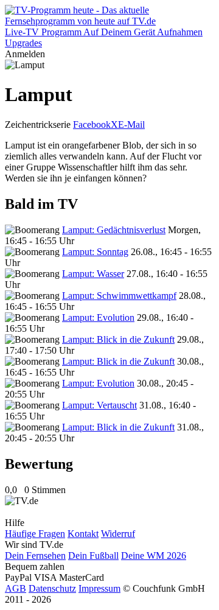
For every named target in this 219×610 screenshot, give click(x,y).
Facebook (92, 124)
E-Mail (131, 124)
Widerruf (118, 533)
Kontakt (83, 533)
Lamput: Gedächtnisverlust (113, 230)
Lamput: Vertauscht (99, 405)
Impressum (99, 588)
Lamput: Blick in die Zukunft (118, 339)
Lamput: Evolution (98, 317)
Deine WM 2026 (153, 555)
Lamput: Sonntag (95, 252)
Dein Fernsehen (35, 555)
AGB (15, 588)
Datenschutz (52, 588)
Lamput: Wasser (93, 273)
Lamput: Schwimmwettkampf (119, 295)
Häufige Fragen (35, 533)
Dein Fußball (93, 555)
